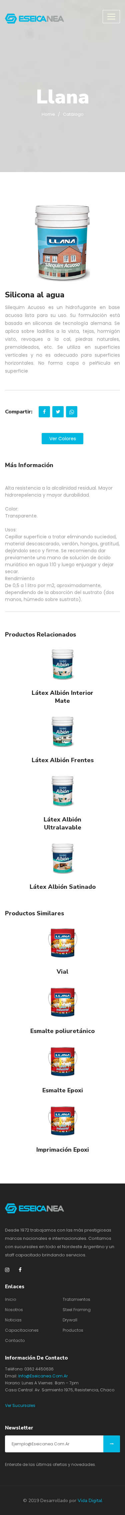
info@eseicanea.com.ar (43, 1376)
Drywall (70, 1320)
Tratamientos (76, 1299)
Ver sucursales (20, 1405)
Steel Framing (77, 1309)
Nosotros (14, 1309)
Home (48, 114)
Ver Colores (62, 438)
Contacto (15, 1340)
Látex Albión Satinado (63, 887)
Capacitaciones (22, 1330)
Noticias (13, 1320)
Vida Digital (90, 1500)
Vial (62, 972)
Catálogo (73, 114)
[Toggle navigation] (111, 16)
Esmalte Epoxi (62, 1090)
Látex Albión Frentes (63, 760)
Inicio (10, 1299)
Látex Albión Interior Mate (62, 697)
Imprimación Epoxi (62, 1150)
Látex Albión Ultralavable (62, 823)
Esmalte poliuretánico (62, 1031)
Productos (73, 1330)
